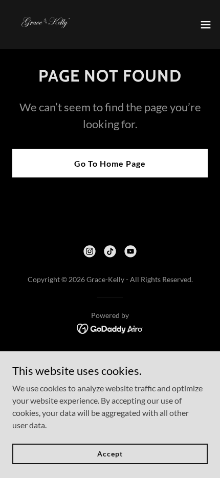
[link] (44, 24)
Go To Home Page (110, 163)
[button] (205, 24)
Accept (109, 453)
